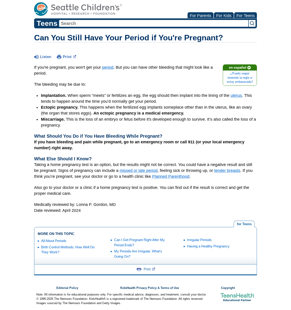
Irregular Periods (199, 240)
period (107, 67)
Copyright (228, 288)
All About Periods (53, 241)
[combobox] (153, 23)
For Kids (223, 15)
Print (67, 57)
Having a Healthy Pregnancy (208, 246)
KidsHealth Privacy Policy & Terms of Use (149, 288)
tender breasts (227, 170)
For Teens (245, 15)
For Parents (200, 15)
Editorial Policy (67, 288)
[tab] (244, 224)
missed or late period (139, 170)
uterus (236, 95)
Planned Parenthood (170, 176)
